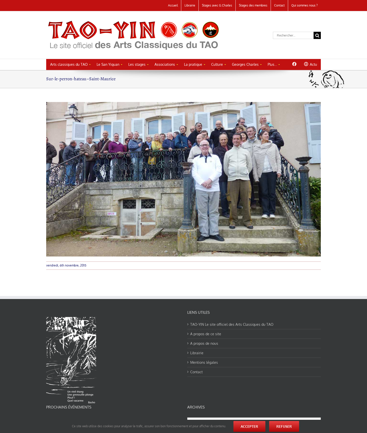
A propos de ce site (205, 334)
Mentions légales (204, 362)
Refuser (284, 426)
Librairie (196, 353)
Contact (196, 372)
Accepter (249, 426)
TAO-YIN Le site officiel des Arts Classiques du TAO (231, 324)
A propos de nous (204, 343)
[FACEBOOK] (294, 64)
